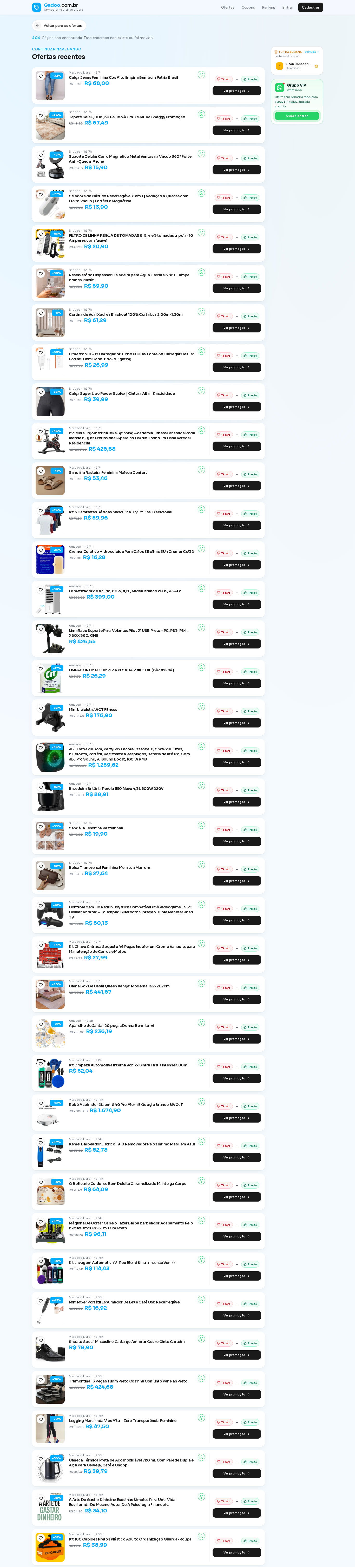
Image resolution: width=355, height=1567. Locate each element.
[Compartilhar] (201, 74)
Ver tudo (310, 52)
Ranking (268, 7)
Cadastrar (310, 7)
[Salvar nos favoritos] (41, 76)
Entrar (287, 7)
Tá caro (226, 79)
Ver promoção (234, 91)
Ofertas (227, 7)
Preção (252, 79)
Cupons (248, 7)
